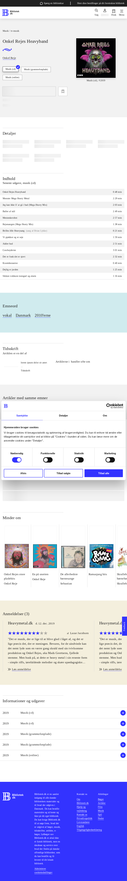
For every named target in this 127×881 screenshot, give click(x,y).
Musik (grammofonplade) (36, 69)
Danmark (23, 315)
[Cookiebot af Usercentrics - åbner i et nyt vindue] (108, 406)
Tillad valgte (63, 473)
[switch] (48, 460)
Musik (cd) (10, 69)
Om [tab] (105, 415)
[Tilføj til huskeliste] (62, 91)
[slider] (96, 63)
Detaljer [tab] (63, 415)
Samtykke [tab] (22, 415)
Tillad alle (103, 473)
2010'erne (43, 315)
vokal (7, 315)
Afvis (23, 473)
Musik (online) (12, 77)
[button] (63, 713)
